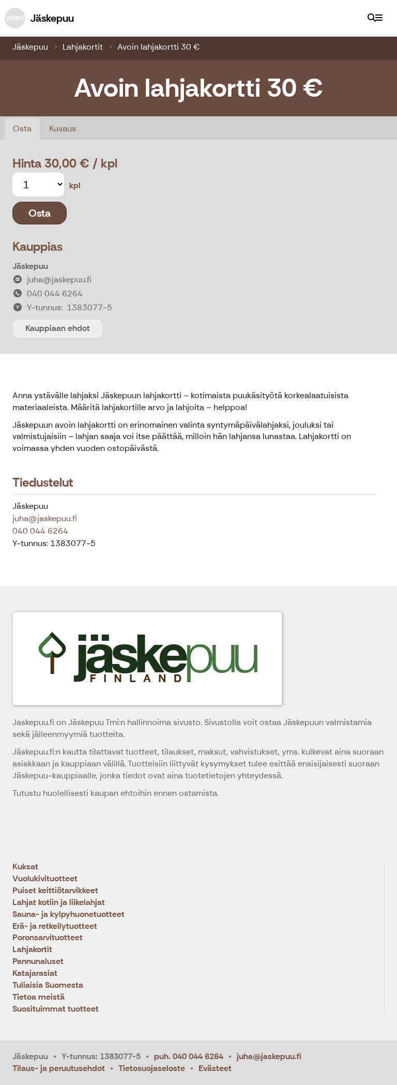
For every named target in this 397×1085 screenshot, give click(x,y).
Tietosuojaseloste (151, 1068)
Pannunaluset (38, 962)
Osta (22, 128)
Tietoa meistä (38, 997)
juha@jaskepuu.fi (44, 518)
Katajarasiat (34, 973)
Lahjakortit (83, 46)
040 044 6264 (40, 530)
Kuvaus (62, 128)
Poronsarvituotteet (47, 938)
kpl (75, 185)
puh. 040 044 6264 (188, 1056)
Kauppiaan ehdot (57, 328)
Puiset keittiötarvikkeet (55, 891)
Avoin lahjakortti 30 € (158, 46)
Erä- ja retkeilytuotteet (54, 926)
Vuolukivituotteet (45, 879)
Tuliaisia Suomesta (47, 985)
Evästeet (215, 1068)
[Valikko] (379, 18)
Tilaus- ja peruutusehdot (58, 1068)
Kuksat (25, 867)
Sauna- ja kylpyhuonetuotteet (68, 915)
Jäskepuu (30, 46)
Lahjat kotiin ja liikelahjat (58, 903)
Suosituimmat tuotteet (55, 1009)
